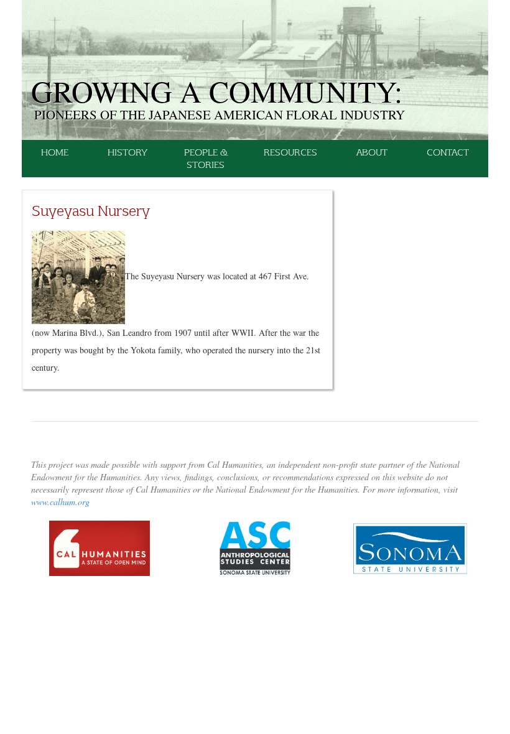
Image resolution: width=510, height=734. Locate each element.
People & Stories (205, 158)
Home (54, 152)
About (371, 152)
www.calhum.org (60, 502)
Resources (290, 152)
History (127, 152)
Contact (448, 152)
